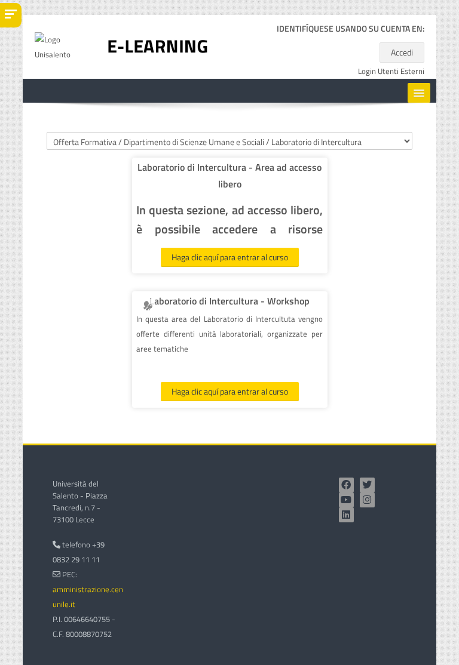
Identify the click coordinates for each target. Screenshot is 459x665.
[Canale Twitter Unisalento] (367, 485)
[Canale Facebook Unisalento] (346, 485)
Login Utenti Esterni (391, 71)
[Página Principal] (158, 46)
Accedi (402, 52)
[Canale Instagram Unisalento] (367, 499)
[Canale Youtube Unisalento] (346, 499)
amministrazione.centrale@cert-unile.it (108, 596)
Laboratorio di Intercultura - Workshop (229, 301)
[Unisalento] (63, 46)
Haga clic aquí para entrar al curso (230, 257)
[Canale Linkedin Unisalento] (346, 514)
